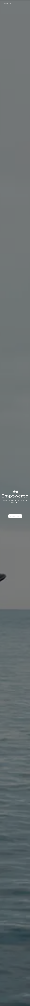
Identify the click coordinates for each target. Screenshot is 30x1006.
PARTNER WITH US (15, 516)
